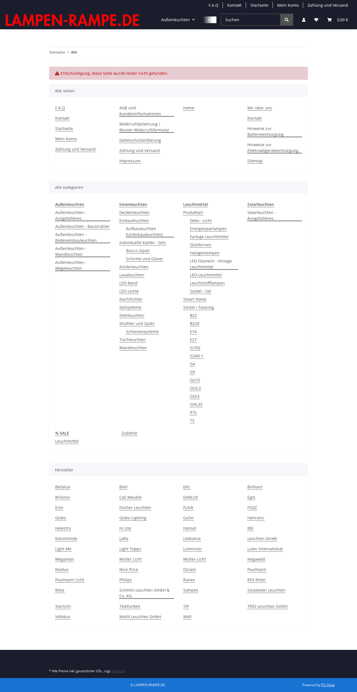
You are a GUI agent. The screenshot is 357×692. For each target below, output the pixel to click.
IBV (250, 528)
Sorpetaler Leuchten (266, 590)
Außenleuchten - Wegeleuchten (70, 265)
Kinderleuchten (133, 266)
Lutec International (265, 548)
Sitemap (255, 160)
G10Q (195, 347)
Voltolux (62, 616)
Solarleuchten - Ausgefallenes (261, 215)
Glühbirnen (200, 244)
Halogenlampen (204, 252)
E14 (193, 331)
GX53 (194, 396)
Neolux (61, 569)
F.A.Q (213, 5)
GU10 (195, 380)
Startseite (259, 5)
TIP (186, 606)
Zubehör (130, 433)
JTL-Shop (328, 685)
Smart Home (194, 299)
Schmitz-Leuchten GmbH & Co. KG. (144, 593)
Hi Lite (125, 528)
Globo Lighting (132, 517)
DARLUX (190, 497)
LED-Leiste (129, 291)
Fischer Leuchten (135, 507)
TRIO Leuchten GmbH (267, 606)
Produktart (193, 212)
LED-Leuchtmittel (206, 275)
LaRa (123, 538)
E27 (193, 339)
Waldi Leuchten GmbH (140, 616)
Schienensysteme (142, 331)
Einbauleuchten (134, 220)
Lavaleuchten (131, 275)
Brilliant (254, 487)
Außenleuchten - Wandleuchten (70, 251)
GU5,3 (195, 388)
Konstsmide (66, 538)
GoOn (188, 517)
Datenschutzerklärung (140, 140)
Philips (125, 579)
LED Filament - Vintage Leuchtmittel (211, 263)
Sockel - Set (200, 291)
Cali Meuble (130, 497)
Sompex (190, 590)
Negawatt (256, 559)
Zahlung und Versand (328, 5)
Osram (189, 569)
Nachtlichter (131, 299)
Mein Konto (288, 5)
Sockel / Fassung (198, 307)
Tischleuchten (132, 339)
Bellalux (62, 487)
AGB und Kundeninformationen (140, 110)
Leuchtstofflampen (207, 283)
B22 (193, 315)
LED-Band (128, 283)
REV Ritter (256, 579)
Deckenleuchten (134, 212)
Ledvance (192, 538)
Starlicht (63, 606)
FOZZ (252, 507)
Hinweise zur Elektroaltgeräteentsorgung (272, 147)
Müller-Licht (194, 559)
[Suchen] (286, 20)
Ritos (59, 590)
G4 (192, 364)
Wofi (187, 616)
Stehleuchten (131, 315)
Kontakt (234, 5)
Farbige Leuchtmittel (209, 236)
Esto (59, 507)
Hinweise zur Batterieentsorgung (265, 131)
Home (188, 107)
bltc (186, 487)
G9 (192, 372)
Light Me (63, 548)
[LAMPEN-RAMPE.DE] (72, 19)
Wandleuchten (133, 347)
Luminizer (192, 548)
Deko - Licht (201, 220)
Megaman (64, 559)
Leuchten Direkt (262, 538)
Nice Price (128, 569)
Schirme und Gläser (144, 258)
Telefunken (129, 606)
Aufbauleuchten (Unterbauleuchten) (144, 231)
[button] (304, 19)
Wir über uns (259, 107)
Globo (60, 517)
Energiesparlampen (208, 228)
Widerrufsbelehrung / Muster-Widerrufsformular (144, 126)
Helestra (63, 528)
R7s (193, 412)
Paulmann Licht (69, 579)
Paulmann (256, 569)
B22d (194, 323)
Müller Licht (130, 559)
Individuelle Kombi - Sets (142, 242)
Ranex (189, 579)
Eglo (251, 497)
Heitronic (255, 517)
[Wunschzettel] (316, 19)
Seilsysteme (130, 307)
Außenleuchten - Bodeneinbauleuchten (76, 237)
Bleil (123, 487)
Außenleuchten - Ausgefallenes (70, 215)
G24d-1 (196, 355)
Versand (118, 671)
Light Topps (130, 548)
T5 (192, 420)
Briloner (62, 497)
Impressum (130, 160)
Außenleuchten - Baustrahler (82, 226)
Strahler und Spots (137, 323)
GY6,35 (196, 404)
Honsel (189, 528)
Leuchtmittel (67, 441)
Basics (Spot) (137, 250)
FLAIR (188, 507)
